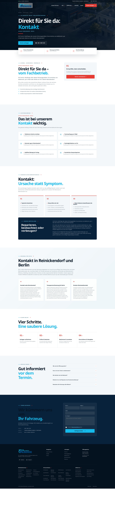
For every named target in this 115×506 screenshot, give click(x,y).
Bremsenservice (67, 457)
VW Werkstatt (45, 469)
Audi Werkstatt (68, 469)
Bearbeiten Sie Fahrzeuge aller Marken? (62, 384)
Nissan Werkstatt (61, 478)
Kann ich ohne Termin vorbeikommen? (61, 370)
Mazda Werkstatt (68, 478)
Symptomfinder (78, 469)
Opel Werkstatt (45, 472)
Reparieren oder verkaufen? (80, 476)
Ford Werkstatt (53, 472)
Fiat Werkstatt (68, 475)
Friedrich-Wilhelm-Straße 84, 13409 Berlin (80, 1)
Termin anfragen (91, 5)
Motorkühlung (28, 476)
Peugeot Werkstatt (60, 476)
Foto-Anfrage (89, 476)
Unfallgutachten (29, 473)
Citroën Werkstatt (61, 479)
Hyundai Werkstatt (52, 476)
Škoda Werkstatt (61, 472)
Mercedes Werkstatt (52, 470)
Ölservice (66, 459)
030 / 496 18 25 (94, 1)
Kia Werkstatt (45, 478)
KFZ (63, 5)
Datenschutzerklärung (75, 427)
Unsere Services (55, 5)
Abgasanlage (28, 474)
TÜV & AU (20, 471)
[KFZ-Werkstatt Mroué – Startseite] (25, 5)
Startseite (19, 12)
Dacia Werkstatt (53, 479)
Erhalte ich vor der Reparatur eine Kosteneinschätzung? (65, 379)
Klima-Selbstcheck (78, 474)
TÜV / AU (65, 451)
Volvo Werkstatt (46, 479)
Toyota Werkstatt (46, 475)
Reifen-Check (89, 471)
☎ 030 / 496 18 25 (40, 43)
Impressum (89, 486)
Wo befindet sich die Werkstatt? (60, 375)
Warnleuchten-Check (90, 469)
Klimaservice (20, 473)
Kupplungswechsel (21, 474)
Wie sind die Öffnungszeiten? (59, 366)
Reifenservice (66, 455)
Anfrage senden (80, 431)
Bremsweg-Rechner (90, 473)
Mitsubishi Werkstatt (67, 480)
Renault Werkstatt (67, 473)
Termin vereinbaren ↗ (80, 76)
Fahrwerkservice (36, 474)
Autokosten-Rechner (90, 474)
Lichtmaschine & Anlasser (21, 477)
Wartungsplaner (78, 471)
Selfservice (70, 5)
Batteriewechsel (21, 469)
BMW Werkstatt (61, 469)
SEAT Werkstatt (53, 478)
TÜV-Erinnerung (78, 473)
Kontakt (76, 5)
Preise (81, 5)
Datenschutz (95, 486)
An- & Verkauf (35, 473)
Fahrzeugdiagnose (67, 453)
